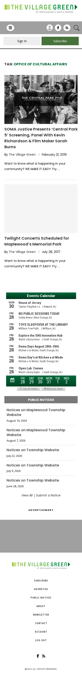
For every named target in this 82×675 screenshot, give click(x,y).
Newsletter (41, 614)
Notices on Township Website (33, 450)
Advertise (41, 589)
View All (27, 495)
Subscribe (41, 580)
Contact (41, 623)
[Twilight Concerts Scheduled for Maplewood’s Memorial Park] (41, 208)
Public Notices (41, 597)
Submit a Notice (48, 495)
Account (41, 631)
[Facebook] (58, 29)
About (41, 606)
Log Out (41, 640)
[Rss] (66, 29)
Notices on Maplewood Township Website (36, 412)
